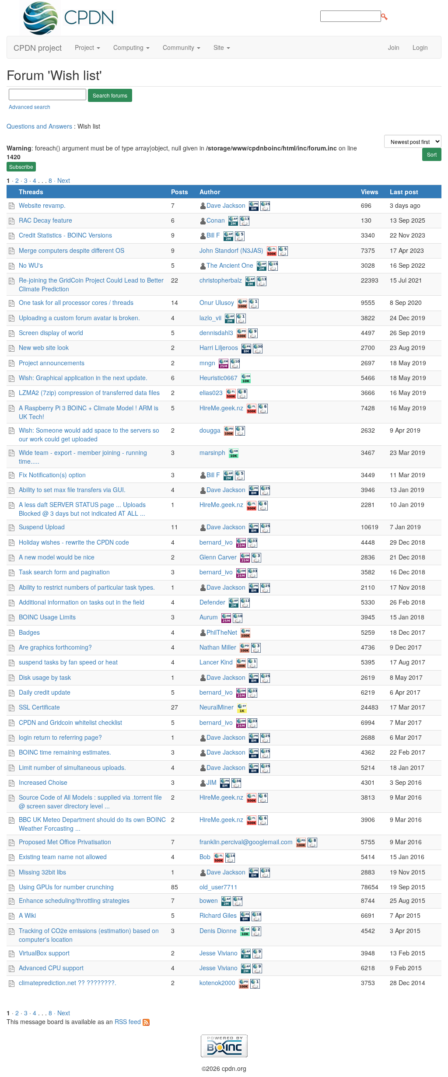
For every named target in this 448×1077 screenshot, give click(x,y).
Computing (129, 47)
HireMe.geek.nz (221, 407)
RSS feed (129, 1021)
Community (179, 47)
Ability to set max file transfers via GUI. (72, 489)
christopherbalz (221, 280)
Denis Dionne (218, 930)
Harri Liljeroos (219, 347)
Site (220, 47)
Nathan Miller (218, 647)
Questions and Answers (39, 126)
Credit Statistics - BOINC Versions (65, 235)
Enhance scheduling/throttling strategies (74, 900)
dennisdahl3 (216, 332)
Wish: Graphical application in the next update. (83, 377)
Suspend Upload (42, 526)
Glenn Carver (218, 556)
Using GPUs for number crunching (66, 886)
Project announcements (51, 362)
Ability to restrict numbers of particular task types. (87, 587)
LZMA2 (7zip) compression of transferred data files (89, 392)
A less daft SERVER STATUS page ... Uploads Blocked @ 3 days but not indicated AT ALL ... (82, 509)
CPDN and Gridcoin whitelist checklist (70, 722)
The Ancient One (229, 265)
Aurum (209, 616)
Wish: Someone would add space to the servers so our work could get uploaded (89, 434)
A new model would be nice (56, 556)
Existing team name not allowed (63, 856)
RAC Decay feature (45, 220)
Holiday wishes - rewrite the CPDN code (74, 542)
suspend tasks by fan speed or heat (68, 661)
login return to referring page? (60, 737)
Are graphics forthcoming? (55, 647)
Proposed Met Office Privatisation (65, 841)
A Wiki (27, 915)
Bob (205, 856)
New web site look (44, 347)
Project (85, 47)
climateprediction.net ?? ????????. (67, 982)
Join (393, 47)
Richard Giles (218, 915)
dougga (210, 430)
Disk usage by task (45, 677)
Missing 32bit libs (42, 871)
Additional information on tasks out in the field (81, 602)
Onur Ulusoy (217, 302)
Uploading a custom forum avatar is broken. (79, 317)
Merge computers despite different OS (71, 250)
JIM (211, 782)
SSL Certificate (39, 707)
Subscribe (21, 166)
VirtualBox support (44, 952)
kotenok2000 (217, 982)
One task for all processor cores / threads (76, 302)
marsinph (212, 452)
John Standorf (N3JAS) (231, 250)
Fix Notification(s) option (52, 474)
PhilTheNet (221, 632)
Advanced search (29, 106)
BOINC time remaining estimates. (65, 752)
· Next (62, 180)
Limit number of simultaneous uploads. (72, 767)
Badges (29, 632)
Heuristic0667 (219, 377)
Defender (212, 602)
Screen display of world (51, 332)
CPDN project (38, 47)
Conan (215, 220)
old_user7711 (219, 886)
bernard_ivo (216, 542)
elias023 (211, 392)
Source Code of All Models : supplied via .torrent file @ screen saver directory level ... (90, 801)
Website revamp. (42, 205)
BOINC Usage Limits (47, 616)
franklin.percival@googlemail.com (246, 841)
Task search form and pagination (64, 571)
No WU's (31, 265)
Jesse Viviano (219, 952)
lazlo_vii (210, 317)
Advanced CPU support (51, 967)
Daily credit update (44, 692)
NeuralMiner (217, 707)
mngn (207, 362)
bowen (209, 900)
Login (420, 47)
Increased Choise (43, 782)
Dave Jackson (225, 205)
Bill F (213, 235)
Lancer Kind (216, 661)
